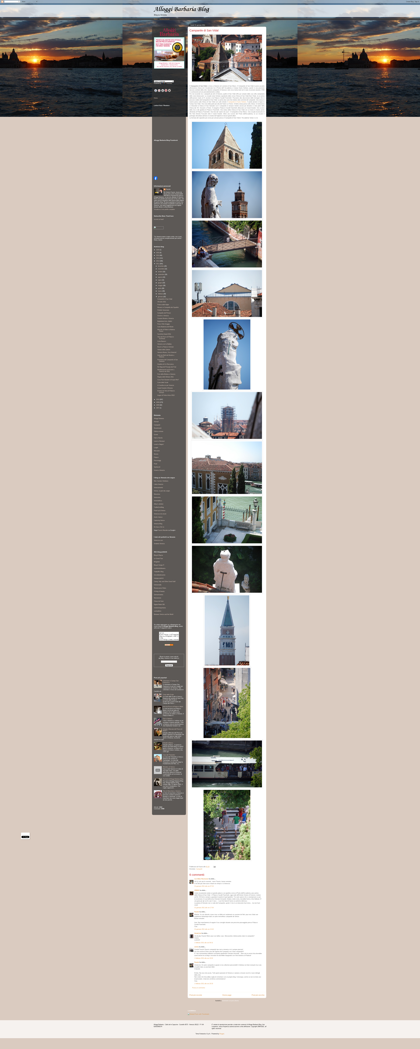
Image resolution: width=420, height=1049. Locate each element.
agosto (160, 277)
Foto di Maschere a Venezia (172, 791)
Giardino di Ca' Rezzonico (165, 364)
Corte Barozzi (161, 341)
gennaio (160, 296)
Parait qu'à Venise (159, 510)
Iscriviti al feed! (159, 219)
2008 (158, 405)
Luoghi (156, 447)
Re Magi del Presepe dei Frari (166, 367)
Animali (156, 421)
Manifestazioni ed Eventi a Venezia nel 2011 (165, 370)
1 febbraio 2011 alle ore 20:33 (203, 983)
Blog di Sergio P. (159, 565)
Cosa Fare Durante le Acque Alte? (168, 380)
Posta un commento (198, 988)
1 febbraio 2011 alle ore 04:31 (203, 942)
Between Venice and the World (163, 614)
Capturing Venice (159, 520)
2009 (158, 402)
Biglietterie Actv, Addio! (164, 321)
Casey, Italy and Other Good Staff (164, 581)
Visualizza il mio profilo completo (164, 209)
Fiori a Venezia (167, 718)
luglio (160, 280)
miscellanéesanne (159, 575)
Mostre (156, 454)
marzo (160, 291)
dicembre (161, 266)
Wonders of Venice (169, 767)
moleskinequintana (160, 608)
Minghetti (157, 562)
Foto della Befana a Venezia (166, 374)
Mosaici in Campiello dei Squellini (168, 307)
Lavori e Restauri (159, 441)
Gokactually (157, 585)
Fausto (196, 912)
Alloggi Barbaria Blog (181, 9)
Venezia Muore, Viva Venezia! (166, 352)
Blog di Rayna (158, 555)
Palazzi (156, 457)
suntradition (157, 611)
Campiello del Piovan (164, 313)
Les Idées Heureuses (201, 879)
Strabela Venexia (159, 543)
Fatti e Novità (158, 438)
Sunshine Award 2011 (164, 334)
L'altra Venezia (158, 484)
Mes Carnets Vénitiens (161, 481)
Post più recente (195, 995)
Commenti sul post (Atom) (230, 1000)
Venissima (157, 497)
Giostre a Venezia (163, 315)
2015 (158, 252)
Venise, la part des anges (162, 491)
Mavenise (157, 494)
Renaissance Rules (160, 588)
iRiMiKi (196, 890)
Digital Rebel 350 (159, 604)
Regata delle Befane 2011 (165, 377)
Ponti (155, 464)
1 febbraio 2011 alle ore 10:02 (203, 958)
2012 (158, 261)
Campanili (199, 869)
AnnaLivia (197, 933)
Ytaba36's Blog (158, 571)
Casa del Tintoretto (169, 755)
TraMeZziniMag (159, 507)
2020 (158, 250)
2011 (158, 263)
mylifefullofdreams (159, 568)
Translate (169, 83)
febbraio (160, 294)
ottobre (160, 271)
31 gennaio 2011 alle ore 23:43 (204, 929)
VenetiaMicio (158, 501)
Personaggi (157, 460)
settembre (161, 274)
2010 (158, 399)
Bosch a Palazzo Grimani (165, 347)
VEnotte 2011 (161, 302)
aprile (160, 288)
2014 (158, 255)
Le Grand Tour (158, 558)
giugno (160, 283)
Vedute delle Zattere (163, 349)
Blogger (221, 1034)
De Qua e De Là (159, 527)
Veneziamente (158, 487)
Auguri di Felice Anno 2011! (166, 395)
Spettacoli (157, 467)
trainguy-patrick (159, 578)
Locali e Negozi (159, 444)
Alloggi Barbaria (159, 418)
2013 (158, 258)
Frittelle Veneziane (163, 310)
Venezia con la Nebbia (164, 344)
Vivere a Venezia (159, 470)
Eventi (156, 434)
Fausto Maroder (163, 530)
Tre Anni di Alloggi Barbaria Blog (173, 779)
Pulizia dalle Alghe (163, 304)
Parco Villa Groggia (163, 324)
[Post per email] (214, 866)
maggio (160, 285)
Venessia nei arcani (160, 514)
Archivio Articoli (164, 19)
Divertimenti (157, 428)
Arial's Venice (158, 517)
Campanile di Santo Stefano (237, 102)
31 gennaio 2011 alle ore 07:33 (204, 886)
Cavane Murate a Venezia (165, 318)
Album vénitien (158, 504)
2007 (158, 408)
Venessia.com (158, 540)
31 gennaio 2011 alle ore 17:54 (204, 907)
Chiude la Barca (168, 743)
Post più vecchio (258, 995)
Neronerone (157, 598)
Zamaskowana (158, 594)
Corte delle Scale (162, 382)
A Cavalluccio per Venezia (165, 385)
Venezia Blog (158, 523)
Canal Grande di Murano (165, 388)
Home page (226, 995)
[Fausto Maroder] (155, 179)
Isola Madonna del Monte (165, 327)
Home (156, 19)
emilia (196, 947)
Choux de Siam (159, 601)
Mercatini (157, 451)
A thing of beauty (159, 591)
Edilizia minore (158, 431)
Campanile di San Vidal (164, 299)
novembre (161, 269)
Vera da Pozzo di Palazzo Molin (173, 706)
